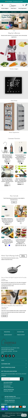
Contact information (6, 416)
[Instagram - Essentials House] (6, 356)
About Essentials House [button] (8, 367)
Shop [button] (2, 360)
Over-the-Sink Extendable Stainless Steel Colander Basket (7, 241)
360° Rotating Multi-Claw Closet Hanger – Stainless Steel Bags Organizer (7, 157)
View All (14, 202)
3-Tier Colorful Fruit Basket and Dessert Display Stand (20, 241)
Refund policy (5, 415)
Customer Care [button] (5, 364)
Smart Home (13, 8)
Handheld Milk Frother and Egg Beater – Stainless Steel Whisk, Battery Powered (20, 157)
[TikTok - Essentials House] (10, 356)
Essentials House (11, 413)
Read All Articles (23, 256)
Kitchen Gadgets (4, 8)
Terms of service (20, 415)
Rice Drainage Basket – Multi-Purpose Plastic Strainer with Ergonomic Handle (7, 180)
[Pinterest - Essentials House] (13, 356)
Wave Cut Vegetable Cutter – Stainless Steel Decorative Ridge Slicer (20, 180)
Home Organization (22, 8)
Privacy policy (12, 415)
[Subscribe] (21, 379)
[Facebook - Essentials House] (2, 356)
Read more (4, 287)
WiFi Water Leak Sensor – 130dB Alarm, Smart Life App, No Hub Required (7, 220)
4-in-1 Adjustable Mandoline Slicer (20, 219)
